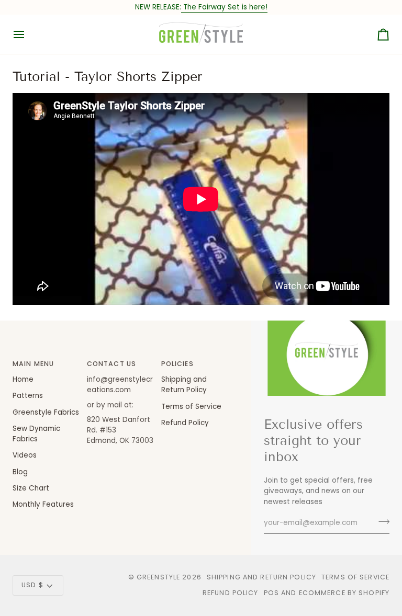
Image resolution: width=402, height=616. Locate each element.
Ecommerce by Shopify (344, 592)
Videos (25, 455)
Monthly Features (43, 504)
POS (271, 592)
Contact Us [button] (111, 363)
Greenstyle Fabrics (46, 412)
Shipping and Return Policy (184, 384)
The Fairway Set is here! (224, 7)
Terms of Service (191, 407)
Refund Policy (185, 423)
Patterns (28, 396)
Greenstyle (158, 577)
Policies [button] (177, 363)
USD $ (32, 584)
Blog (20, 472)
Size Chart (31, 488)
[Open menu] (28, 34)
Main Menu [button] (33, 363)
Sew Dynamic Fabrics (36, 434)
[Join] (380, 522)
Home (23, 379)
